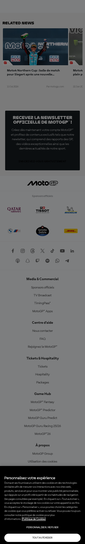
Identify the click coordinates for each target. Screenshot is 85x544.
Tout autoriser (42, 538)
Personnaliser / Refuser (42, 527)
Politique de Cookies (33, 519)
